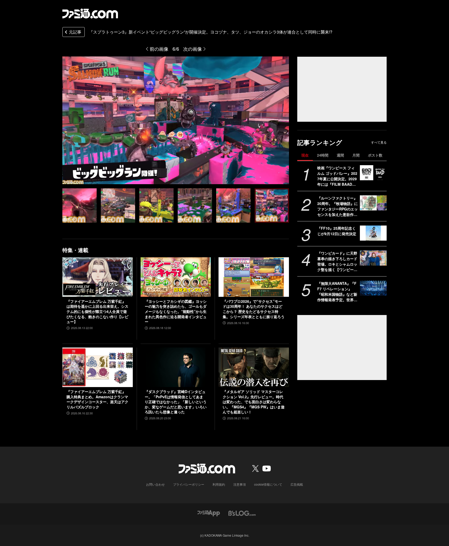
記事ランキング (319, 142)
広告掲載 (296, 484)
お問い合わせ (155, 484)
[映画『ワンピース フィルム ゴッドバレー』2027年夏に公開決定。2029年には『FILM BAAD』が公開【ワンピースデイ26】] (373, 172)
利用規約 (219, 484)
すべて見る (379, 142)
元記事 (75, 32)
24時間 (322, 155)
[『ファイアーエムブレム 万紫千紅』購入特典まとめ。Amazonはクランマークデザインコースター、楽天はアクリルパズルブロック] (97, 367)
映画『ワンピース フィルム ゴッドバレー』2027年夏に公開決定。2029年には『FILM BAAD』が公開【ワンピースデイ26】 (337, 176)
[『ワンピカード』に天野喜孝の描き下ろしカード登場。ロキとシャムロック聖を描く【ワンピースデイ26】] (373, 258)
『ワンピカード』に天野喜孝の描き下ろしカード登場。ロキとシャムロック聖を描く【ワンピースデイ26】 (337, 261)
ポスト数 (375, 155)
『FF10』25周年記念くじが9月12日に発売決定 (336, 231)
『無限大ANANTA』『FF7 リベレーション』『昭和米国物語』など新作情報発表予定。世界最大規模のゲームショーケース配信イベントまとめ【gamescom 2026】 (337, 292)
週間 (340, 155)
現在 (305, 155)
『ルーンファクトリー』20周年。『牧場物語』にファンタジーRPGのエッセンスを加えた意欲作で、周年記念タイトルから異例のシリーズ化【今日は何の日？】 (337, 206)
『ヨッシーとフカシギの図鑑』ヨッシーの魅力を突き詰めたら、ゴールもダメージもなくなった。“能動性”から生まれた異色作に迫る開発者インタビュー (176, 311)
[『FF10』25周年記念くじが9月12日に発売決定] (373, 233)
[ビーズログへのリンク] (242, 513)
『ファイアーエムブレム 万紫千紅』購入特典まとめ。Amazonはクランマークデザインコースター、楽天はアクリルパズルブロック (97, 399)
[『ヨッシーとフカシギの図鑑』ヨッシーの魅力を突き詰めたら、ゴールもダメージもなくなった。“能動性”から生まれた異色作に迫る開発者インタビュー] (176, 277)
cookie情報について (268, 484)
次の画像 (192, 48)
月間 (356, 155)
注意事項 (239, 484)
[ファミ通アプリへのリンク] (208, 513)
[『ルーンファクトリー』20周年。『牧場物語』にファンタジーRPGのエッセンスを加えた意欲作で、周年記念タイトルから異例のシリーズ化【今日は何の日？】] (373, 202)
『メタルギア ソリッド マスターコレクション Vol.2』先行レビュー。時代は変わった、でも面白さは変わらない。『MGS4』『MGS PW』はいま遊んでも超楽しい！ (254, 401)
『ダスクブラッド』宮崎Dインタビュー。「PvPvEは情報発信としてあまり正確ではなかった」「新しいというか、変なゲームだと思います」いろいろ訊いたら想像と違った (176, 401)
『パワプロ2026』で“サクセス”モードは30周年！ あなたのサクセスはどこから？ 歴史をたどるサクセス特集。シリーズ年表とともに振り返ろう (254, 309)
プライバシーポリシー (188, 484)
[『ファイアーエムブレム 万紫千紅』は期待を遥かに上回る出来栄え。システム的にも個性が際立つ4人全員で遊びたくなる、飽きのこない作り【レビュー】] (97, 277)
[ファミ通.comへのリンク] (90, 13)
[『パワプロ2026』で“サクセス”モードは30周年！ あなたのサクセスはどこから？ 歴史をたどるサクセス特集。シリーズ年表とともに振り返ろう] (254, 277)
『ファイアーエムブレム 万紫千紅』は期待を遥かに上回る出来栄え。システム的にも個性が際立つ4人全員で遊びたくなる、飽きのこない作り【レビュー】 (97, 311)
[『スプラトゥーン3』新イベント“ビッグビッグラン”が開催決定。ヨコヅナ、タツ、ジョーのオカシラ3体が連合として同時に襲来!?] (79, 205)
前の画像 (159, 48)
